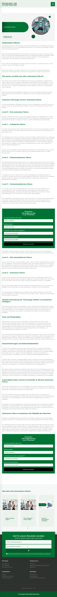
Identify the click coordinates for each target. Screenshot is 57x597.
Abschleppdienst (34, 576)
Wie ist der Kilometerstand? (11, 236)
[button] (28, 528)
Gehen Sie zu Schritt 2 (28, 244)
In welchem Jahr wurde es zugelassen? (14, 230)
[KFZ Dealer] (9, 3)
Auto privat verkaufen (7, 577)
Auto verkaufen (5, 565)
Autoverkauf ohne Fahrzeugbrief (37, 577)
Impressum (32, 563)
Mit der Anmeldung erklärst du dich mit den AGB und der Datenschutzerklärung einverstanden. (29, 553)
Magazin (4, 574)
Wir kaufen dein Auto (7, 567)
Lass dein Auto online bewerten (29, 594)
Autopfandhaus (33, 574)
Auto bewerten (5, 563)
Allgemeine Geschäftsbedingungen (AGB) (39, 565)
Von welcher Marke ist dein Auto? (13, 217)
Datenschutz (33, 567)
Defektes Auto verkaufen (8, 576)
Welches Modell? (8, 224)
